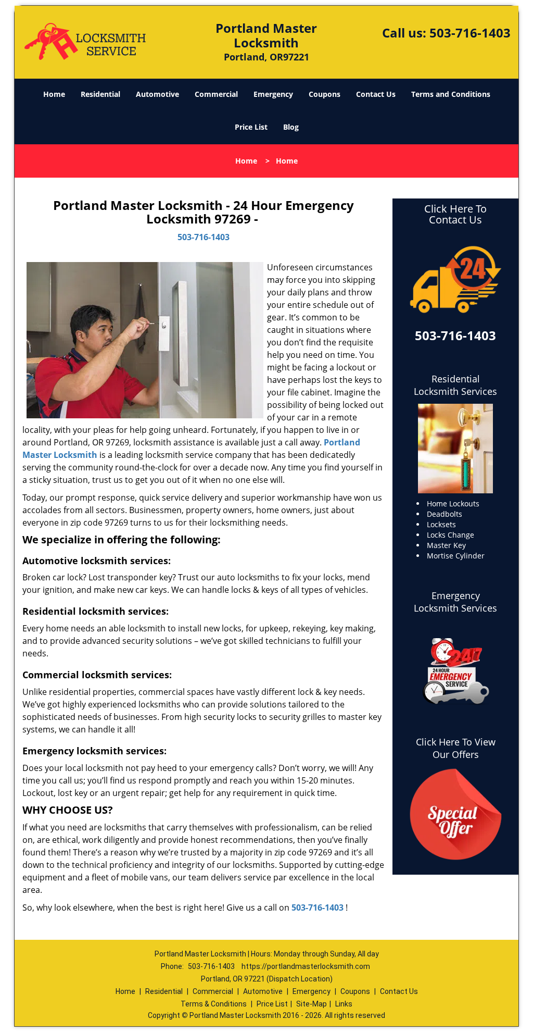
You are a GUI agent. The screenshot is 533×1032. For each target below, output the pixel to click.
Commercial (216, 94)
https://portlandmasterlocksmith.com (306, 966)
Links (343, 1004)
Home (54, 94)
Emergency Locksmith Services (455, 601)
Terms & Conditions (214, 1004)
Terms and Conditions (450, 94)
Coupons (324, 94)
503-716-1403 (470, 32)
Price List (251, 127)
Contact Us (376, 94)
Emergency (273, 94)
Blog (291, 127)
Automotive (157, 94)
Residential (100, 94)
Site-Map (311, 1004)
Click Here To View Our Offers (456, 748)
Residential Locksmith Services (455, 384)
